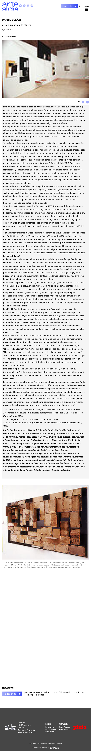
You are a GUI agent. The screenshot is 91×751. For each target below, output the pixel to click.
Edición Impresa (24, 725)
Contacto (21, 728)
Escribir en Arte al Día (26, 730)
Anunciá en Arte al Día (27, 732)
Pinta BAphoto (51, 729)
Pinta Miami (50, 732)
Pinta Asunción (65, 729)
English (86, 6)
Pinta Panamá (64, 727)
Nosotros (21, 723)
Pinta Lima (49, 727)
